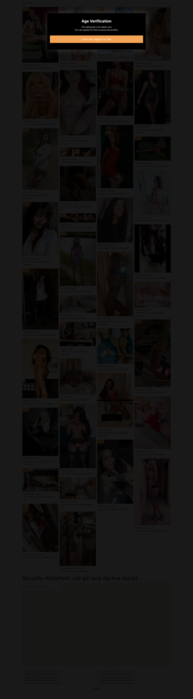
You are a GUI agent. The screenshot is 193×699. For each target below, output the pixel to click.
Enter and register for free (96, 39)
